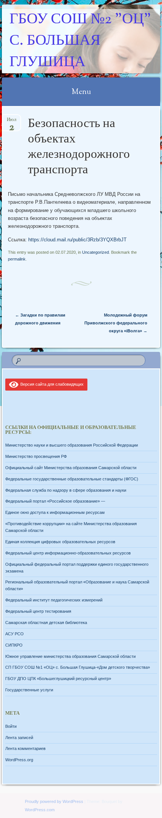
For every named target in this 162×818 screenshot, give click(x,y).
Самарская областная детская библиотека (46, 622)
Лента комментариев (25, 748)
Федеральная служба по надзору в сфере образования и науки (65, 490)
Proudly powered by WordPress (54, 801)
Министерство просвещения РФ (36, 456)
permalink (17, 259)
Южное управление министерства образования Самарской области (70, 656)
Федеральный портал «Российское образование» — (55, 501)
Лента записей (19, 737)
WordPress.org (19, 759)
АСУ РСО (14, 634)
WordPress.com (40, 809)
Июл (11, 122)
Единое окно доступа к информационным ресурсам (55, 512)
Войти (11, 726)
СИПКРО (14, 645)
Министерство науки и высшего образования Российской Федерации (71, 445)
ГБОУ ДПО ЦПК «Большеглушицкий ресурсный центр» (58, 678)
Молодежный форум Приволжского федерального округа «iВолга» (115, 323)
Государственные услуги (29, 690)
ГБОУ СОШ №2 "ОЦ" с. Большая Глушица (80, 41)
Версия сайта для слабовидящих (51, 384)
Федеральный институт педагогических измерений (53, 600)
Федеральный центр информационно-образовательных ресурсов (68, 553)
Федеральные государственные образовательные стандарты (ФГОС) (71, 479)
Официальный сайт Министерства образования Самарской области (70, 467)
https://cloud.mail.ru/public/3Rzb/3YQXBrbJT (77, 239)
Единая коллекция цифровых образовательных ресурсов (60, 541)
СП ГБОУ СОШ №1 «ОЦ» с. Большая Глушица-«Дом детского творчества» (77, 667)
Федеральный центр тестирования (38, 611)
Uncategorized (95, 252)
